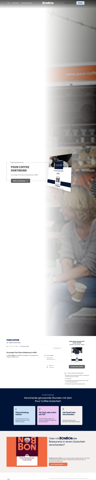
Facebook (51, 367)
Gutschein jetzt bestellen (77, 366)
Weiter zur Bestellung (19, 181)
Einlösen (80, 3)
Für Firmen (16, 3)
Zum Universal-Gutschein (57, 464)
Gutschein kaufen (27, 3)
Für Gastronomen (69, 3)
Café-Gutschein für (17, 162)
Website (51, 365)
